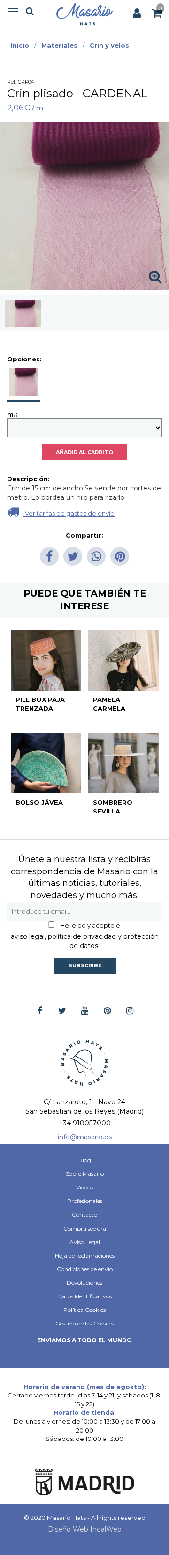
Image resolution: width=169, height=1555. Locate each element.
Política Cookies (84, 1309)
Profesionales (84, 1200)
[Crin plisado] (23, 313)
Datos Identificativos (84, 1296)
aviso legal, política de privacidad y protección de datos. (85, 941)
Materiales (59, 45)
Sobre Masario (85, 1173)
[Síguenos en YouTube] (85, 1011)
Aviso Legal (84, 1241)
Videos (84, 1187)
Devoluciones (84, 1282)
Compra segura (84, 1228)
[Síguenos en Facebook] (39, 1011)
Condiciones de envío (85, 1269)
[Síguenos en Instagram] (130, 1011)
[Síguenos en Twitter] (62, 1011)
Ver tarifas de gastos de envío (69, 513)
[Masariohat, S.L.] (84, 14)
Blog (84, 1160)
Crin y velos (109, 45)
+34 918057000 (85, 1123)
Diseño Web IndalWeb (85, 1529)
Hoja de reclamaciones (85, 1255)
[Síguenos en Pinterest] (107, 1011)
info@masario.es (85, 1137)
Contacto (84, 1214)
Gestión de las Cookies (84, 1323)
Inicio (20, 45)
